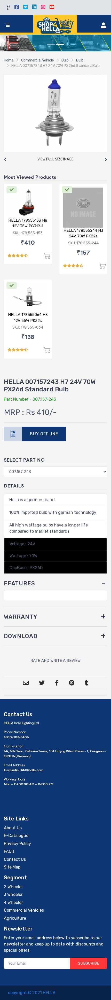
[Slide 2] (60, 44)
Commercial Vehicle (37, 60)
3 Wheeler (13, 894)
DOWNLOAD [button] (20, 636)
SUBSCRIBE (88, 963)
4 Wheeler (13, 902)
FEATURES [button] (19, 583)
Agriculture (15, 918)
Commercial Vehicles (24, 910)
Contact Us (15, 859)
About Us (13, 827)
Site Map (12, 867)
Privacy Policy (17, 843)
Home (9, 60)
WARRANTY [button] (20, 617)
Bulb (65, 60)
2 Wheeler (13, 886)
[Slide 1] (51, 44)
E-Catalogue (16, 835)
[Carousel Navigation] (55, 160)
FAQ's (9, 851)
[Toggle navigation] (8, 25)
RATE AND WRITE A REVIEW (55, 660)
